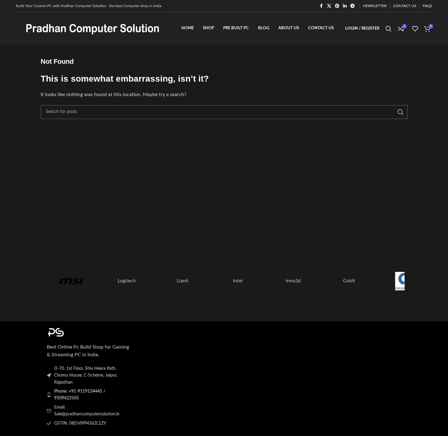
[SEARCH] (401, 112)
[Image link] (81, 331)
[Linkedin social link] (345, 6)
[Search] (388, 28)
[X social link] (329, 6)
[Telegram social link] (353, 6)
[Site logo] (93, 28)
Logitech (127, 280)
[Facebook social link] (321, 6)
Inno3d (293, 280)
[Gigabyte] (404, 281)
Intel (238, 280)
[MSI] (71, 281)
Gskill (349, 280)
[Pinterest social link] (337, 6)
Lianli (182, 280)
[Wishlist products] (415, 28)
